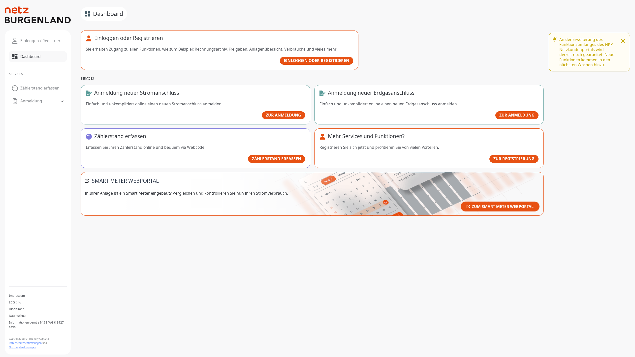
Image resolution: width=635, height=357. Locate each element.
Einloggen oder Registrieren (316, 60)
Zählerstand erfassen (276, 158)
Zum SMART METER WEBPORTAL (503, 206)
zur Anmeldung (283, 115)
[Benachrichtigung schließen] (623, 41)
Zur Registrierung (514, 158)
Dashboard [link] (108, 14)
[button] (38, 101)
